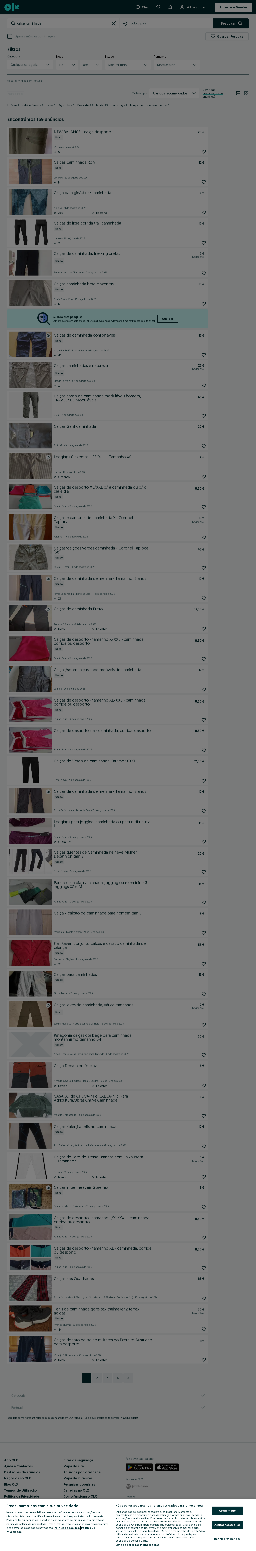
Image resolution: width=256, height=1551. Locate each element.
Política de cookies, (67, 1527)
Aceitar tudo (227, 1510)
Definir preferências (227, 1538)
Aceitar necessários (227, 1524)
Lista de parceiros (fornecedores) (138, 1544)
